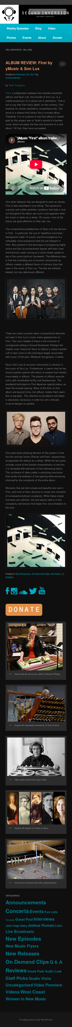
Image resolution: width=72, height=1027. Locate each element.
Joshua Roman (41, 925)
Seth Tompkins (17, 85)
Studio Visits (40, 978)
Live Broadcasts (20, 931)
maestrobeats (13, 77)
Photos (11, 38)
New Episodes (23, 938)
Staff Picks (17, 978)
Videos (13, 992)
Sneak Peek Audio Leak (44, 971)
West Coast (32, 991)
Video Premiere (48, 985)
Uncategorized (19, 985)
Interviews (44, 919)
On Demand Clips (41, 573)
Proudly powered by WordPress (36, 1019)
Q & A (56, 962)
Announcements (26, 902)
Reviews (55, 573)
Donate (57, 38)
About (42, 38)
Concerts (17, 911)
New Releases (23, 573)
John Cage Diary (16, 926)
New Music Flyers (22, 946)
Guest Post (24, 919)
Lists (58, 925)
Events (27, 38)
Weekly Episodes (18, 28)
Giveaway (10, 919)
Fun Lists (51, 912)
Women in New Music (26, 999)
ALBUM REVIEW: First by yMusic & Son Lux (29, 65)
